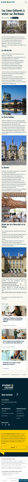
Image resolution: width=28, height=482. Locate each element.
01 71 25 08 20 (5, 399)
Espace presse (20, 410)
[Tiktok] (9, 425)
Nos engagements (20, 415)
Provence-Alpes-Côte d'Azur (8, 413)
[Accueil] (8, 2)
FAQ (3, 404)
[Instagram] (6, 425)
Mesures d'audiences (7, 474)
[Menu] (26, 2)
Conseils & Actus (20, 413)
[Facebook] (2, 425)
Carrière (18, 418)
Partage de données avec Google (10, 473)
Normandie (4, 410)
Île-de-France (4, 415)
